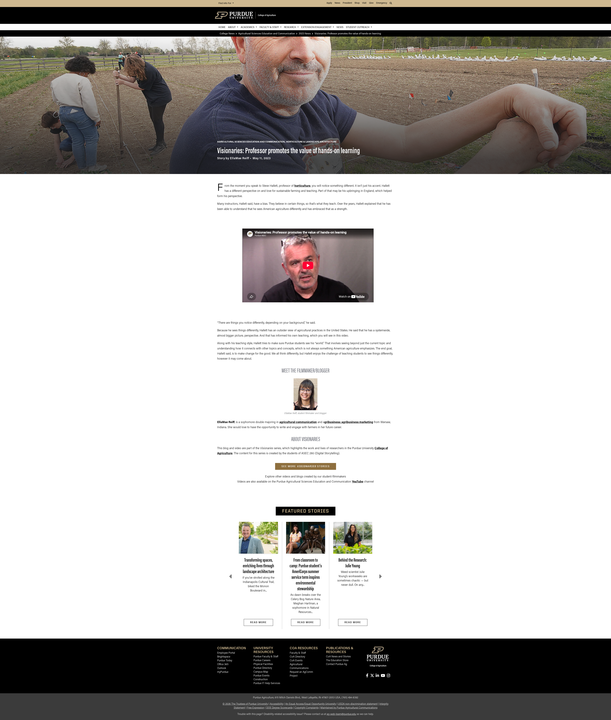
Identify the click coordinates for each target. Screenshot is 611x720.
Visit (364, 3)
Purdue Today (224, 660)
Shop (357, 3)
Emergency (381, 3)
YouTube (357, 481)
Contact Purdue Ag (336, 664)
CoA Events (296, 660)
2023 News (305, 33)
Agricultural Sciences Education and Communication (266, 33)
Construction (260, 679)
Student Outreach (358, 27)
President (347, 3)
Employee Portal (226, 653)
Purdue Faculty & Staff (265, 656)
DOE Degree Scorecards (279, 708)
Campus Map (260, 672)
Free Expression (255, 708)
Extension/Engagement (316, 27)
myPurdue (222, 672)
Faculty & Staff (270, 27)
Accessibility (276, 704)
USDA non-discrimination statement (358, 704)
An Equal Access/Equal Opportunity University (310, 704)
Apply (329, 3)
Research (290, 27)
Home (221, 27)
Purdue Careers (261, 660)
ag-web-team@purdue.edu (341, 714)
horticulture (302, 186)
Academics (248, 27)
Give (371, 3)
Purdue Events (261, 676)
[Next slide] (380, 576)
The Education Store (337, 660)
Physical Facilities (263, 664)
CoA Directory (297, 657)
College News (227, 33)
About (232, 27)
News (337, 3)
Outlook (221, 668)
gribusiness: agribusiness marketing (348, 422)
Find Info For (225, 3)
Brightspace (223, 657)
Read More (258, 622)
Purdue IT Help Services (266, 683)
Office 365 (222, 664)
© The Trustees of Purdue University (245, 704)
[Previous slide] (230, 576)
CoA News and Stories (338, 656)
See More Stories (305, 466)
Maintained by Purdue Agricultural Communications (348, 708)
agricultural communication (298, 422)
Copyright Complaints (307, 708)
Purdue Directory (262, 668)
